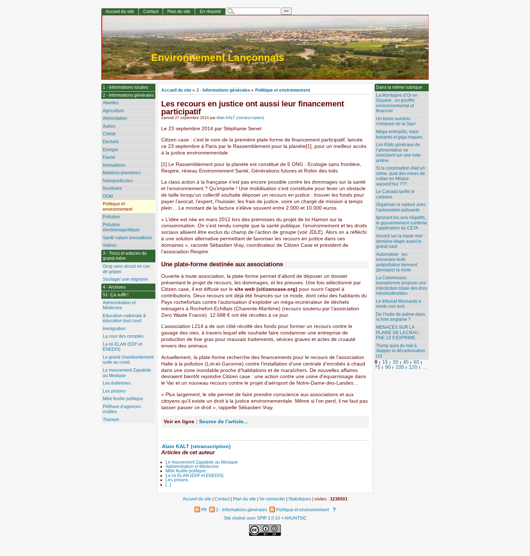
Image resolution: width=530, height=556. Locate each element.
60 (416, 362)
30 (395, 362)
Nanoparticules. (118, 180)
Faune (109, 157)
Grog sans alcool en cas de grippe (126, 269)
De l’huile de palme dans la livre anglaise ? (400, 317)
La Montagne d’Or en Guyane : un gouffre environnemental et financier (397, 103)
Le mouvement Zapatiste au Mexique (201, 462)
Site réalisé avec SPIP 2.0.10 (252, 518)
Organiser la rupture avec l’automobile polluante (401, 207)
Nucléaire (112, 188)
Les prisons (176, 479)
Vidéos (109, 245)
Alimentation (115, 118)
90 (388, 367)
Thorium (111, 419)
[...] (168, 484)
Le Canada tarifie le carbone (395, 194)
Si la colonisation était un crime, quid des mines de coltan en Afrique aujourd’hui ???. (400, 176)
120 (413, 367)
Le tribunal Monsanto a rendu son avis (398, 304)
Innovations (114, 165)
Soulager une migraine (125, 279)
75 (377, 367)
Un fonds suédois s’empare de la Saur (396, 121)
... (424, 367)
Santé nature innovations (127, 237)
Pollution (111, 216)
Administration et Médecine (192, 466)
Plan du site (178, 11)
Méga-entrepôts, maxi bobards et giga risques (399, 134)
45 (406, 362)
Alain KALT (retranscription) (240, 117)
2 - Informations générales (223, 90)
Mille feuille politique (185, 470)
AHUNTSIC (295, 518)
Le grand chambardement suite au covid (128, 360)
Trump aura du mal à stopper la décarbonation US (400, 351)
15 (385, 362)
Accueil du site (176, 90)
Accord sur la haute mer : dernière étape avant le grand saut (400, 241)
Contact (150, 11)
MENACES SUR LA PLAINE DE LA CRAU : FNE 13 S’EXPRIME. (398, 332)
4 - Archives (114, 287)
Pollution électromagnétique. (122, 227)
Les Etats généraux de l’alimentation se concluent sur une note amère (398, 152)
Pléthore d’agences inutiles (122, 409)
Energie (110, 149)
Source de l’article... (223, 421)
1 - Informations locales (125, 87)
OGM (108, 196)
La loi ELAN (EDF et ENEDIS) (194, 475)
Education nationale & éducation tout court (124, 318)
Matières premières (122, 172)
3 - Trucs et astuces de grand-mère (125, 256)
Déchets (111, 141)
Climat (109, 133)
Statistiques (299, 498)
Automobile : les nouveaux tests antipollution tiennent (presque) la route (396, 262)
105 (400, 367)
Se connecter (272, 498)
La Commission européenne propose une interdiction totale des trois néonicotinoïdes (401, 285)
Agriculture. (114, 110)
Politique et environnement (282, 90)
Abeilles (111, 102)
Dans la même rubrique (399, 87)
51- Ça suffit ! (115, 294)
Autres (109, 126)
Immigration (114, 328)
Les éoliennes (117, 383)
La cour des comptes (123, 336)
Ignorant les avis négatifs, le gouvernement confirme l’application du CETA (401, 223)
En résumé (210, 11)
